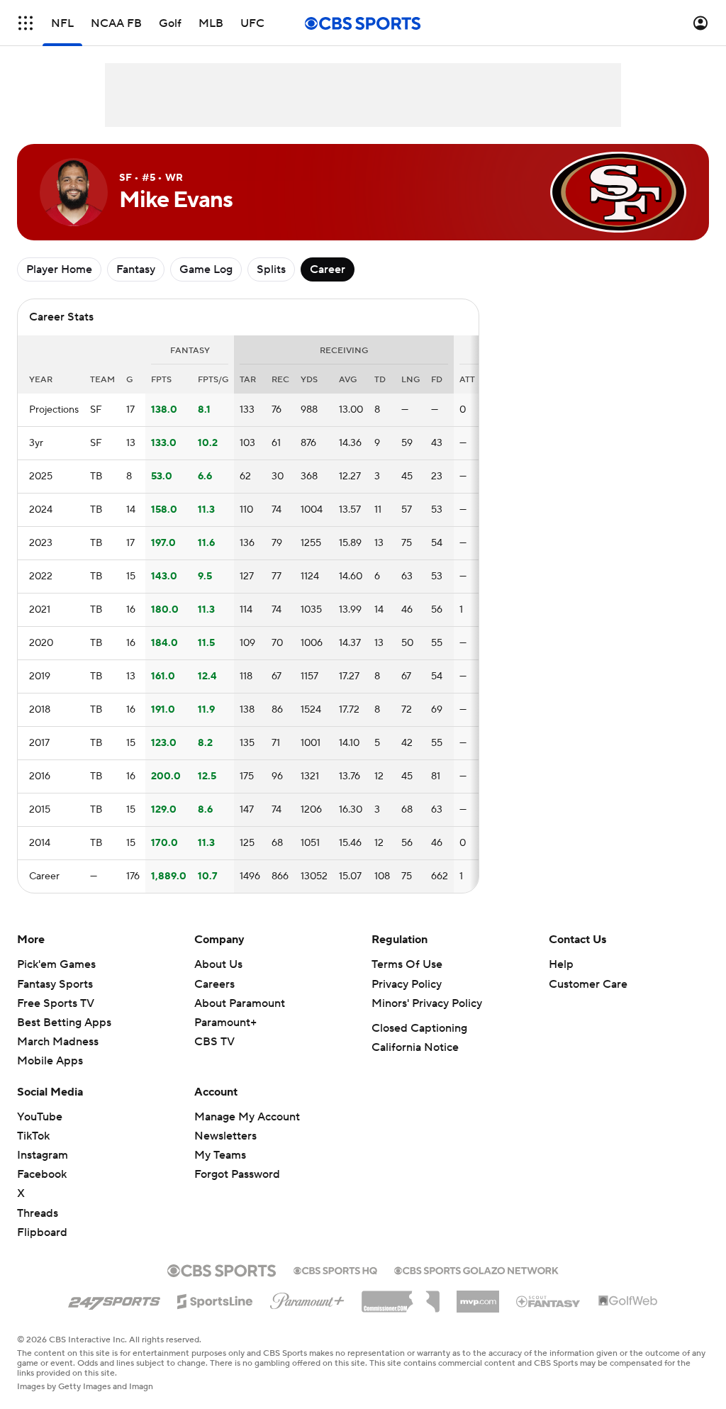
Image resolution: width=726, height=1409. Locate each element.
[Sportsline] (215, 1299)
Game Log (206, 269)
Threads (37, 1213)
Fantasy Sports (55, 984)
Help (561, 964)
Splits (271, 269)
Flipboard (42, 1232)
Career (327, 269)
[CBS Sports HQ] (335, 1269)
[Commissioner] (401, 1296)
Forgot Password (237, 1174)
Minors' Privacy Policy (427, 1003)
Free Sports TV (55, 1003)
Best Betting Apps (64, 1022)
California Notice (415, 1047)
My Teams (220, 1155)
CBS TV (214, 1042)
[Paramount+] (307, 1298)
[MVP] (478, 1296)
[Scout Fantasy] (548, 1300)
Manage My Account (247, 1117)
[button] (26, 23)
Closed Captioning (419, 1028)
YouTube (39, 1117)
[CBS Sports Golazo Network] (476, 1269)
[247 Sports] (114, 1299)
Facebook (42, 1174)
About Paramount (239, 1003)
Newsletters (225, 1136)
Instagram (42, 1155)
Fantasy (135, 269)
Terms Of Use (407, 964)
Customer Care (588, 984)
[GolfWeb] (628, 1301)
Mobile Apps (50, 1061)
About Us (218, 964)
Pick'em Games (56, 964)
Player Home (59, 269)
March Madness (58, 1042)
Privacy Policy (407, 984)
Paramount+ (225, 1022)
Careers (214, 984)
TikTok (33, 1136)
